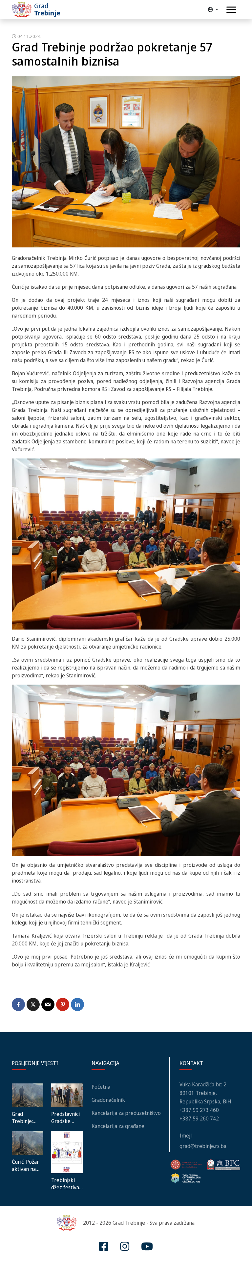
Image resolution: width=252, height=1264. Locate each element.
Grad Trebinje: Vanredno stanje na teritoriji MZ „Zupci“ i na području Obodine (26, 1117)
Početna (101, 1086)
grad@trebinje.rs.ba (202, 1146)
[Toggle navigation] (231, 9)
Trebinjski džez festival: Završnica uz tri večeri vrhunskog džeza (66, 1183)
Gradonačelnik (108, 1099)
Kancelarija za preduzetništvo (126, 1113)
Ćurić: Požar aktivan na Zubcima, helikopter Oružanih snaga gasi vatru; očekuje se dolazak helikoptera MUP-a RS (25, 1165)
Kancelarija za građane (118, 1126)
